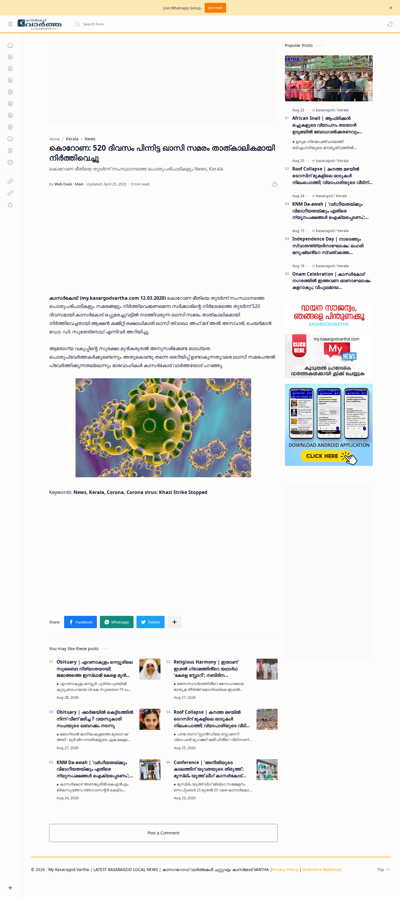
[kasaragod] (326, 110)
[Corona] (163, 427)
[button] (389, 24)
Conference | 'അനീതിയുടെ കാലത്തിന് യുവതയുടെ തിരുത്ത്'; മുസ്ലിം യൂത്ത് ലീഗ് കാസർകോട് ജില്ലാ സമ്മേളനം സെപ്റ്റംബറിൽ (209, 769)
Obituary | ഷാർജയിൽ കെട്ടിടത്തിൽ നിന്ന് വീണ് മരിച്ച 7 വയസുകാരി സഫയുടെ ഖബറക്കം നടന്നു (95, 718)
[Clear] (166, 24)
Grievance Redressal (322, 869)
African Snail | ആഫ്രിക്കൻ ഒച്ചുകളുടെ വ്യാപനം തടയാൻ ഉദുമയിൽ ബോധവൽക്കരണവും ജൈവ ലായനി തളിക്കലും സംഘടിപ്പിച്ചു (332, 125)
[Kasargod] (325, 195)
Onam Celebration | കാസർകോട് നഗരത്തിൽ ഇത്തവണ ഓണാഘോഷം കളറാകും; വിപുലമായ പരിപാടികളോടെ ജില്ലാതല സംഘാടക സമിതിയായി (331, 281)
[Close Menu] (391, 8)
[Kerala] (343, 110)
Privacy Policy (285, 869)
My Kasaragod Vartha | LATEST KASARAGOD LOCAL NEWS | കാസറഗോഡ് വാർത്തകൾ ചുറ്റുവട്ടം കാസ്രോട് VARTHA (158, 869)
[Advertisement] (163, 83)
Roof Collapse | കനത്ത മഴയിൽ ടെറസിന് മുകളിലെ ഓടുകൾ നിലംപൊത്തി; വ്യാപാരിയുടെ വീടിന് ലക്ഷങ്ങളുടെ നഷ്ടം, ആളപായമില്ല (212, 719)
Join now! (215, 7)
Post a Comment (164, 833)
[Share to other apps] (174, 622)
